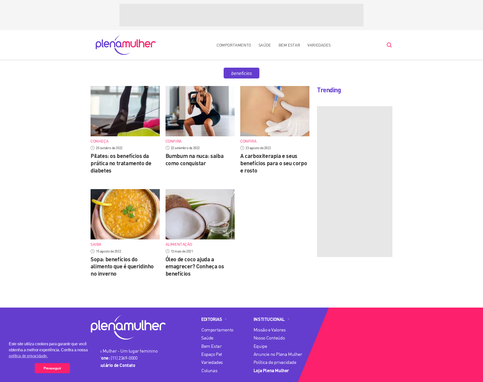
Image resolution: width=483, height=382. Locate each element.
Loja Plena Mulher (271, 370)
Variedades (319, 45)
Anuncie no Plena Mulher (278, 354)
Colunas (209, 370)
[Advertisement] (241, 15)
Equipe (260, 346)
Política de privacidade (275, 362)
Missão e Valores (270, 329)
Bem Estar (289, 45)
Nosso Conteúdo (269, 338)
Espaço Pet (211, 354)
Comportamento (234, 45)
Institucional (269, 319)
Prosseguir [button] (52, 368)
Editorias (211, 319)
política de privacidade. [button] (28, 356)
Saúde (265, 45)
